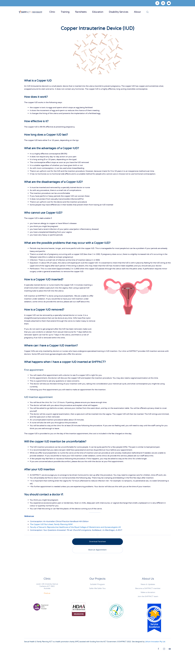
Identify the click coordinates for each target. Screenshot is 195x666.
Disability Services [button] (118, 12)
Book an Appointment (97, 550)
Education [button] (97, 12)
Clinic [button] (52, 12)
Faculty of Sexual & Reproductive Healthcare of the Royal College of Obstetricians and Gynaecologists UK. (75, 527)
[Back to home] (31, 12)
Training (65, 12)
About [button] (137, 12)
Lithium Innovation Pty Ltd (155, 642)
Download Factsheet (97, 542)
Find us (47, 593)
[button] (147, 12)
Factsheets (81, 12)
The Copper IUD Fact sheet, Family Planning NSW (51, 524)
